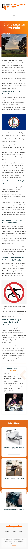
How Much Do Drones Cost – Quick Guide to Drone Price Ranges (14, 473)
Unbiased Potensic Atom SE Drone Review (14, 442)
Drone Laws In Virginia (14, 26)
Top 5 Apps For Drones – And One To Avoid (14, 504)
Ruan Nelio (14, 370)
